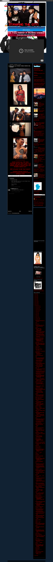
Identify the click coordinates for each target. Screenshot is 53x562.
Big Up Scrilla (38, 547)
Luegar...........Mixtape (39, 542)
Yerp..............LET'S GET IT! (40, 378)
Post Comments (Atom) (15, 213)
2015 (36, 297)
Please (37, 426)
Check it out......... (38, 347)
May (36, 314)
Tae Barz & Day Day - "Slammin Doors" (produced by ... (40, 481)
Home (20, 211)
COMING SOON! (38, 405)
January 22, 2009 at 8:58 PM (15, 191)
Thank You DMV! (38, 519)
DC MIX (37, 474)
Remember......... (38, 445)
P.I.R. (36, 322)
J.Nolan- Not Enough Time (39, 427)
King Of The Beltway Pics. (40, 506)
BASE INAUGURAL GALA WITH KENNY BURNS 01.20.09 (40, 545)
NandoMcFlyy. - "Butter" (39, 432)
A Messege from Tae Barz (39, 551)
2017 (36, 295)
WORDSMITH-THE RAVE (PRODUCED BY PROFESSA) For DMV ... (40, 340)
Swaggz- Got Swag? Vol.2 (39, 381)
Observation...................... (40, 342)
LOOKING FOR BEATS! (39, 461)
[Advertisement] (19, 203)
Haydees (37, 393)
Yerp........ (37, 417)
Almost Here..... (38, 533)
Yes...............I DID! (39, 452)
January (37, 319)
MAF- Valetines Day (39, 398)
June (36, 313)
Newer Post (9, 211)
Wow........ (39, 173)
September (37, 309)
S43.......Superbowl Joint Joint (40, 485)
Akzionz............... (38, 543)
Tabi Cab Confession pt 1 (39, 355)
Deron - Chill (37, 367)
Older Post (30, 211)
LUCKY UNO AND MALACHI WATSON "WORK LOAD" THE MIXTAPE (40, 376)
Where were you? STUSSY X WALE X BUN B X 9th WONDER (40, 450)
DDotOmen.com (14, 188)
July (36, 312)
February (37, 318)
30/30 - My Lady (38, 457)
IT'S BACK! (37, 454)
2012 (36, 301)
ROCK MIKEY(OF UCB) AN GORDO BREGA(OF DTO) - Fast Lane (40, 467)
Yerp (36, 356)
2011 (36, 302)
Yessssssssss (38, 346)
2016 (36, 296)
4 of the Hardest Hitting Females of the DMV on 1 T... (40, 384)
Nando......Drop (38, 522)
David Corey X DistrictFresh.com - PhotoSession (39, 353)
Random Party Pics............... (40, 496)
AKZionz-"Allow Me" (39, 362)
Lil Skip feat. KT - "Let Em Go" (40, 351)
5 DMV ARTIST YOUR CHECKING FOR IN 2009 (41, 156)
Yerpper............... (38, 453)
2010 (36, 303)
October (37, 308)
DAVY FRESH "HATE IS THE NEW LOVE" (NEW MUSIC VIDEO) (40, 344)
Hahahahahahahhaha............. (40, 423)
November (37, 307)
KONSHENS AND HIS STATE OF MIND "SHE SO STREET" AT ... (40, 459)
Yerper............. (38, 525)
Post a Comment (11, 193)
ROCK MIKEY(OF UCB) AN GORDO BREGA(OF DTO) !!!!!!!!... (40, 531)
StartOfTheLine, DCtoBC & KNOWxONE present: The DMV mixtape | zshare (41, 166)
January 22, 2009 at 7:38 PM (15, 186)
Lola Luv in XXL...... (39, 446)
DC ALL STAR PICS (39, 534)
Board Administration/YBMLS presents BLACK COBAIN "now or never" (41, 140)
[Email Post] (19, 175)
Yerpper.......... (38, 491)
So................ (38, 462)
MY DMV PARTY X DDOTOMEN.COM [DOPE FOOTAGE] (40, 504)
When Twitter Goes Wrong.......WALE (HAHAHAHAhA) (39, 329)
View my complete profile (39, 205)
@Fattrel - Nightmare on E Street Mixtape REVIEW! (41, 123)
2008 (36, 555)
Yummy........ (37, 550)
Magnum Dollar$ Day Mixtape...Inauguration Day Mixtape (40, 487)
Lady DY (37, 327)
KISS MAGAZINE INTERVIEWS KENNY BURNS (39, 440)
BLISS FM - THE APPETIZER (40, 442)
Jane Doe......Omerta (39, 507)
